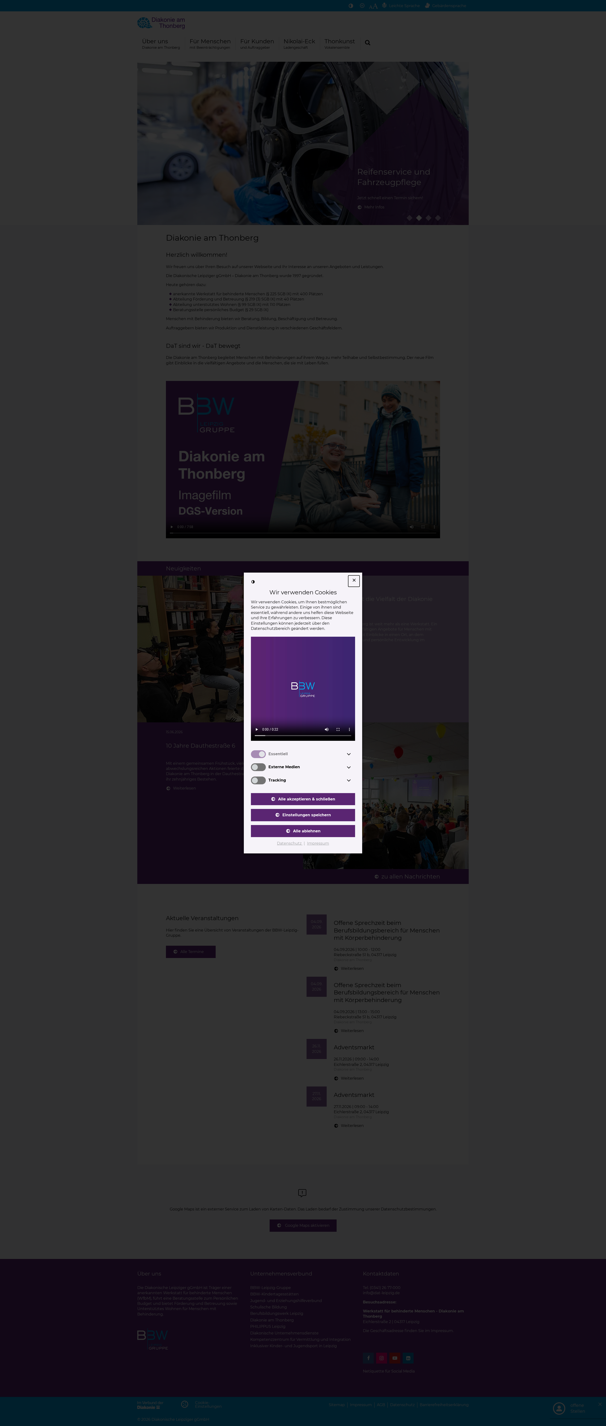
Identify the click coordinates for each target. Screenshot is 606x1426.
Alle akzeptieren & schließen (306, 799)
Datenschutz (290, 843)
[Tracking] (353, 780)
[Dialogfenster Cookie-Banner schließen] (354, 581)
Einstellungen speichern (306, 815)
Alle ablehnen (307, 831)
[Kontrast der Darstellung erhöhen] (253, 581)
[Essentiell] (353, 754)
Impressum (318, 843)
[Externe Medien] (353, 767)
